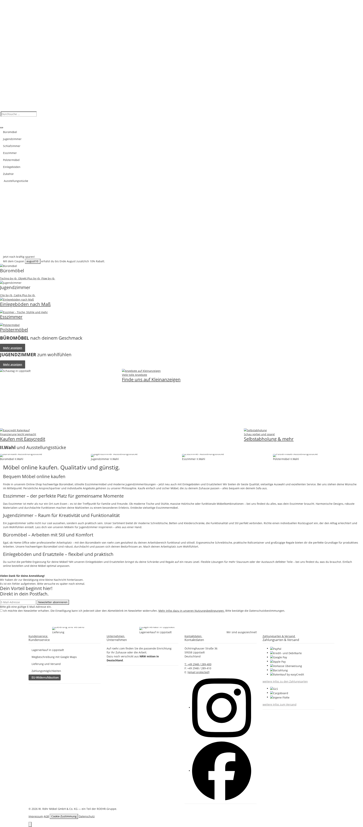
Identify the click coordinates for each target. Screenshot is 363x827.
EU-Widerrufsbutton (45, 677)
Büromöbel (10, 132)
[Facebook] (221, 770)
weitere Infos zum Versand (279, 704)
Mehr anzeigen (12, 348)
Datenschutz (87, 816)
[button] (39, 636)
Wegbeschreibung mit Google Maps (54, 657)
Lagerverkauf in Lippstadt (48, 650)
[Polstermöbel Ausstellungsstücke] (295, 455)
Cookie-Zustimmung (64, 816)
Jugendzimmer (12, 139)
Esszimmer (10, 153)
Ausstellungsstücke (15, 181)
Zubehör (8, 174)
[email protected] (198, 672)
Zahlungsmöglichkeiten (46, 671)
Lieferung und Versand (46, 664)
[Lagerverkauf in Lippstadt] (157, 628)
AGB (46, 816)
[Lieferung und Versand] (68, 628)
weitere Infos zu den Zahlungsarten (285, 681)
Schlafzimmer (11, 146)
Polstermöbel (11, 160)
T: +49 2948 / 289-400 (198, 664)
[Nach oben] (30, 824)
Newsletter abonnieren (52, 602)
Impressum (36, 816)
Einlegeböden (11, 167)
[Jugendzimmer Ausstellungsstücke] (114, 455)
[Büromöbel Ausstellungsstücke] (21, 455)
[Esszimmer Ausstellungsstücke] (203, 455)
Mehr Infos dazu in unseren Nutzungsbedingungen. (191, 610)
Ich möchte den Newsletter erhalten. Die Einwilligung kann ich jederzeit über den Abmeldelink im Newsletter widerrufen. (144, 610)
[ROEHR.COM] (181, 55)
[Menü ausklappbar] (1, 127)
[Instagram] (221, 707)
